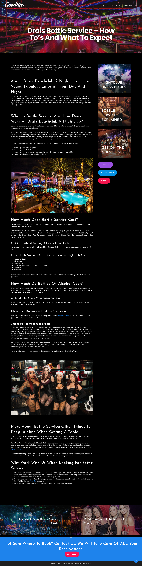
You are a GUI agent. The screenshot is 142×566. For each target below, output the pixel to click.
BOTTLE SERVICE (107, 173)
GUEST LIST (105, 165)
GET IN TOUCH (72, 554)
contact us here (63, 316)
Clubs (71, 23)
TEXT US (104, 180)
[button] (136, 6)
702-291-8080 (128, 5)
